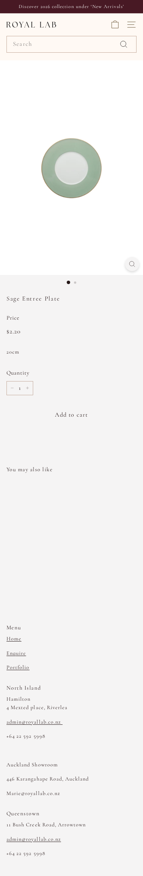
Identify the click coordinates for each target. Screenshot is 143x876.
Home (13, 638)
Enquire (16, 653)
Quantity (18, 372)
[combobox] (71, 44)
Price (12, 317)
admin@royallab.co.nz (34, 722)
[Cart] (115, 24)
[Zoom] (132, 264)
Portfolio (17, 667)
